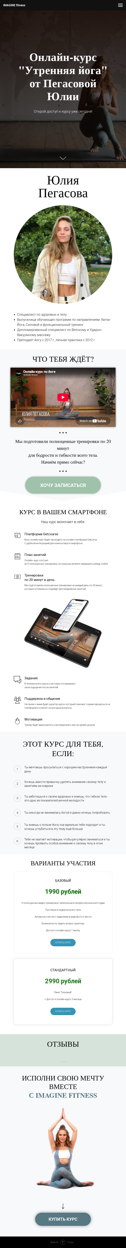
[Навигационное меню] (120, 5)
